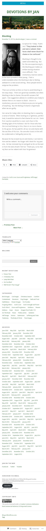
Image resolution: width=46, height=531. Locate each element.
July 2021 (27, 373)
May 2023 (13, 357)
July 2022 (14, 365)
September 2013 (30, 443)
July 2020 (37, 381)
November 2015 (19, 424)
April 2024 (13, 349)
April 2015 (13, 430)
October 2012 (30, 451)
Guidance (30, 307)
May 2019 (30, 392)
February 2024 (32, 349)
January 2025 (26, 341)
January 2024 (6, 352)
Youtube (19, 467)
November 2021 (19, 371)
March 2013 (5, 449)
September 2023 (18, 355)
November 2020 (29, 379)
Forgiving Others (7, 304)
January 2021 (6, 379)
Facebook (5, 467)
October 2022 (18, 363)
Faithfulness (5, 302)
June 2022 (22, 365)
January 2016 (26, 422)
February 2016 (15, 422)
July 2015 (27, 427)
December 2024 (7, 344)
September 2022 (30, 363)
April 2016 (39, 419)
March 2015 (22, 430)
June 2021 (35, 373)
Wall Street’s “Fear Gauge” (12, 285)
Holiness (4, 310)
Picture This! (7, 274)
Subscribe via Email (10, 476)
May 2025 (30, 338)
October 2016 (18, 416)
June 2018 (35, 400)
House (17, 310)
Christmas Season (26, 296)
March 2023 (30, 357)
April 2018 (13, 403)
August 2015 (18, 427)
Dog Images (24, 299)
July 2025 (14, 338)
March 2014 (30, 438)
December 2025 (28, 333)
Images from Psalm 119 (28, 310)
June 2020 (5, 384)
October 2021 (30, 371)
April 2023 (21, 357)
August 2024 (18, 347)
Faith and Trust (34, 299)
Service (13, 315)
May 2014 (13, 438)
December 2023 (17, 352)
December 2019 (28, 387)
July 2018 (27, 400)
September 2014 (18, 435)
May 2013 (30, 446)
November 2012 (19, 451)
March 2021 (22, 376)
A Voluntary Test (9, 277)
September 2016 (30, 416)
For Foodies (26, 302)
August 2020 (29, 381)
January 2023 (17, 360)
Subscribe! (7, 485)
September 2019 (30, 390)
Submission (20, 315)
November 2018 (19, 398)
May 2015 (5, 430)
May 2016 (30, 419)
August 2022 (6, 365)
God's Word (6, 307)
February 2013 (15, 449)
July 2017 (37, 408)
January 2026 (17, 333)
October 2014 (6, 435)
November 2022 (7, 363)
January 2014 (17, 441)
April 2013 (39, 446)
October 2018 (30, 398)
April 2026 (21, 330)
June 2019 (22, 392)
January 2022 (26, 368)
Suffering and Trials (33, 315)
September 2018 (7, 400)
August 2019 (6, 392)
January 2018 (6, 406)
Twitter (12, 467)
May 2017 (13, 411)
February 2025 (15, 341)
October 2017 (6, 408)
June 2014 (5, 438)
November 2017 (29, 406)
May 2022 (30, 365)
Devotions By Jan (23, 12)
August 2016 (6, 419)
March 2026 (30, 330)
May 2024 (5, 349)
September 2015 (7, 427)
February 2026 (6, 333)
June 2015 (35, 427)
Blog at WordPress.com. (9, 515)
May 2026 (13, 330)
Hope (11, 310)
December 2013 (28, 441)
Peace (14, 313)
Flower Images (16, 302)
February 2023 (6, 360)
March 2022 (5, 368)
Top (3, 517)
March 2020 (30, 384)
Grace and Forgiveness (23, 177)
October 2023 (6, 355)
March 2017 (30, 411)
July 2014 (37, 435)
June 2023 (5, 357)
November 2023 (29, 352)
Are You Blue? (8, 282)
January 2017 (17, 414)
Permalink (5, 179)
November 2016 (7, 416)
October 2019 (18, 390)
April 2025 (39, 338)
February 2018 (32, 403)
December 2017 (17, 406)
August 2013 (6, 446)
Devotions (15, 299)
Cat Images (15, 296)
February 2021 (32, 376)
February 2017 (6, 414)
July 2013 (14, 446)
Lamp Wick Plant (9, 279)
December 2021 (7, 371)
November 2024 (19, 344)
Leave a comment (31, 39)
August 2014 (29, 435)
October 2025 (18, 336)
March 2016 (5, 422)
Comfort (36, 296)
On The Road (6, 313)
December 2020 (17, 379)
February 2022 (15, 368)
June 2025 (22, 338)
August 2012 (18, 454)
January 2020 (17, 387)
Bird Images (6, 296)
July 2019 (14, 392)
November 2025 (7, 336)
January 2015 (6, 432)
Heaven (38, 307)
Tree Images (28, 318)
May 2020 (13, 384)
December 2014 (17, 432)
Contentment (6, 299)
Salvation (31, 313)
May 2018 (5, 403)
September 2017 (18, 408)
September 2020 (18, 381)
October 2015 (30, 424)
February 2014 (6, 441)
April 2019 (39, 392)
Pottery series (22, 313)
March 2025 (5, 341)
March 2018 (22, 403)
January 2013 (26, 449)
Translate (17, 242)
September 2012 (7, 454)
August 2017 (29, 408)
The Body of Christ (16, 318)
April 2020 (21, 384)
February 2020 (6, 387)
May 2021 (5, 376)
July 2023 (37, 355)
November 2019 (7, 390)
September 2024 (7, 347)
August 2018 (18, 400)
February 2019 (15, 395)
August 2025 (6, 338)
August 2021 (18, 373)
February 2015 (32, 430)
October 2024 (30, 344)
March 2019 (5, 395)
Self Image (34, 177)
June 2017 (5, 411)
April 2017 (21, 411)
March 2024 (22, 349)
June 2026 (5, 330)
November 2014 (29, 432)
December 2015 (7, 424)
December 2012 (7, 451)
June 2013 (22, 446)
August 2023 (29, 355)
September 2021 (7, 373)
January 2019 (26, 395)
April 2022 (39, 365)
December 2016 (28, 414)
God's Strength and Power (31, 304)
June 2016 (22, 419)
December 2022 (28, 360)
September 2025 (30, 336)
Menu (23, 3)
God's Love (12, 177)
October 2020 (6, 381)
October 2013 (18, 443)
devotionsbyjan (20, 39)
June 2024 (35, 347)
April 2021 (13, 376)
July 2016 (14, 419)
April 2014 (21, 438)
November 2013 (7, 443)
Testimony (5, 318)
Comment (34, 215)
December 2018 (7, 398)
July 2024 (27, 347)
